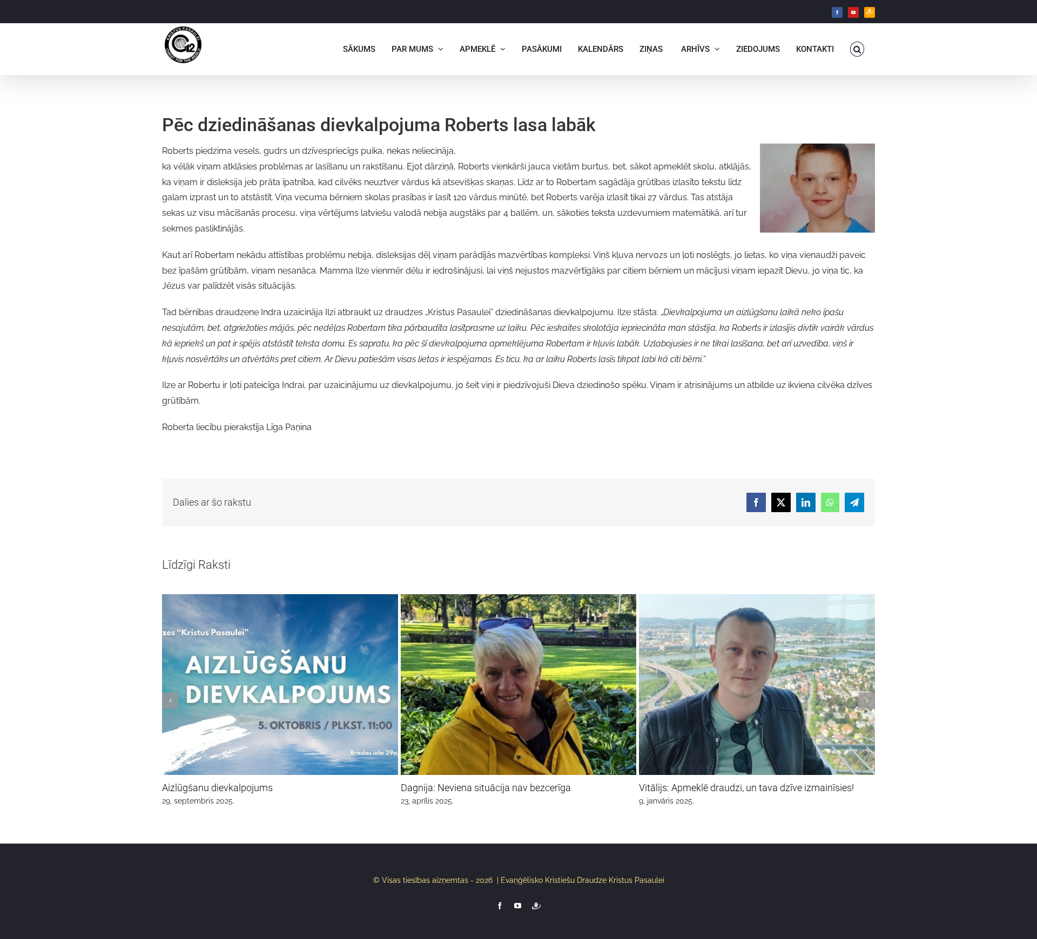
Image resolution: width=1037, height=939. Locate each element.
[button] (857, 49)
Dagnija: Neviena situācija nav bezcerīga (486, 787)
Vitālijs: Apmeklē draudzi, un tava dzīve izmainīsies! (746, 787)
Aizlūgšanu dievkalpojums (217, 787)
